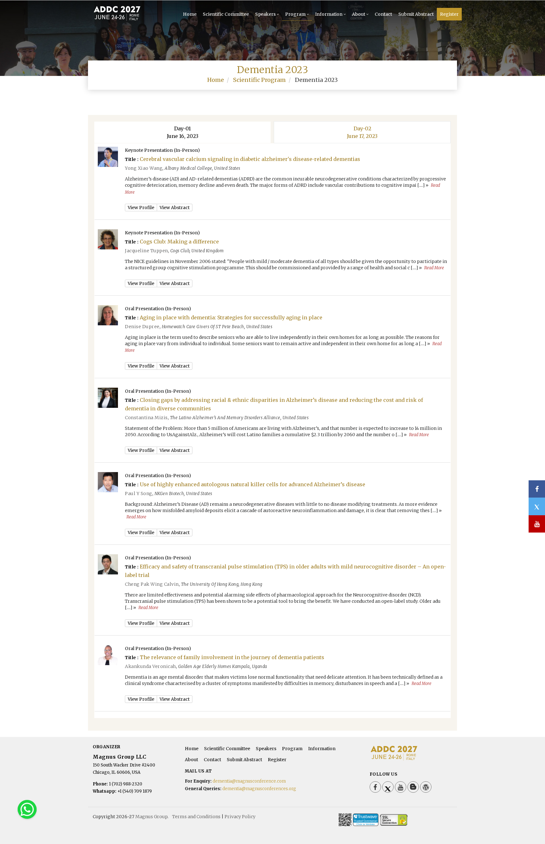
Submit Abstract (416, 14)
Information (329, 14)
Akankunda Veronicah (150, 666)
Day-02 (362, 132)
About (358, 14)
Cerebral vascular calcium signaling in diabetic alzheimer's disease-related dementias (250, 159)
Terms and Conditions (196, 816)
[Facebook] (375, 787)
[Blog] (413, 787)
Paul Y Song (138, 493)
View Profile (141, 207)
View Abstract (175, 207)
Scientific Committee (226, 14)
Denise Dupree (142, 326)
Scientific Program (259, 79)
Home (189, 14)
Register (449, 14)
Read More (434, 268)
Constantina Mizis (146, 417)
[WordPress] (425, 787)
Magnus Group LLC (119, 757)
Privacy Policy (240, 816)
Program (295, 14)
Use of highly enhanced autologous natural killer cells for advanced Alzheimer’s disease (252, 484)
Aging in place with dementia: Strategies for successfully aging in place (231, 317)
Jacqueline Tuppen (146, 251)
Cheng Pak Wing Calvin (152, 584)
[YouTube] (400, 787)
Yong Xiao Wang (143, 168)
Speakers (265, 14)
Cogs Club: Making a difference (179, 241)
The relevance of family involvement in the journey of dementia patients (232, 657)
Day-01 (182, 132)
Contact (383, 14)
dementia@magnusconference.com (249, 781)
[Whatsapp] (27, 809)
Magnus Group (151, 816)
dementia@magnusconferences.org (259, 788)
